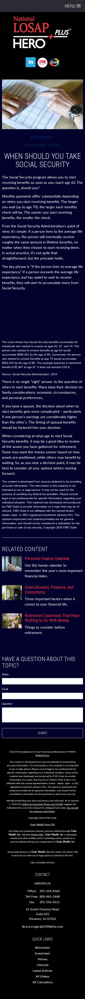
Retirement (42, 947)
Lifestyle (42, 965)
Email (5, 689)
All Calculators (42, 982)
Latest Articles (42, 970)
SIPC (41, 834)
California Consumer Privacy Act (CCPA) (42, 804)
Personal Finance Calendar (47, 558)
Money (42, 959)
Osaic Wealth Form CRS (42, 824)
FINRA (34, 834)
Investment (42, 953)
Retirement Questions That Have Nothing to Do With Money (52, 618)
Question (7, 704)
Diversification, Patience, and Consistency (49, 590)
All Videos (42, 976)
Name (5, 674)
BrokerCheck (42, 755)
